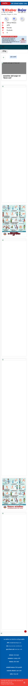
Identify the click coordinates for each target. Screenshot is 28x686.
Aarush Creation (10, 684)
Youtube (9, 28)
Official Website (11, 23)
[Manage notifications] (24, 682)
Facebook (9, 30)
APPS (8, 25)
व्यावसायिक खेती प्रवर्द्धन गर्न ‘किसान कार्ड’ (11, 77)
